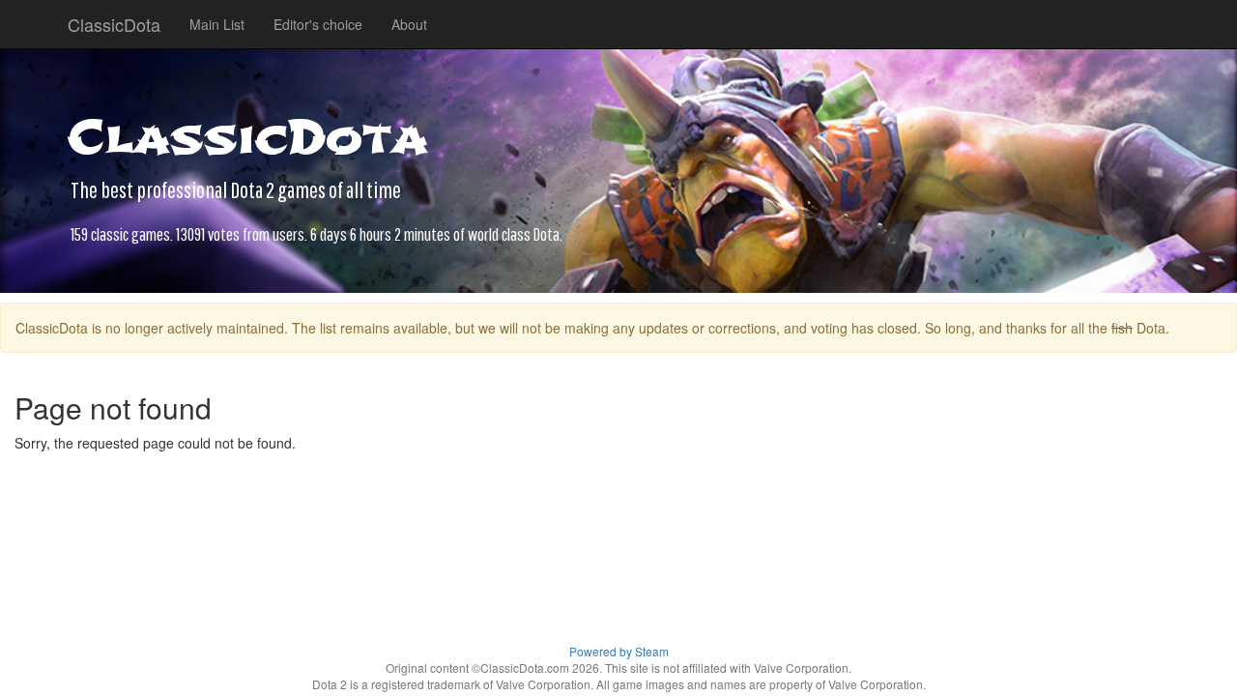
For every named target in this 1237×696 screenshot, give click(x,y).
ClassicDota (114, 24)
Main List (217, 24)
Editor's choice (317, 24)
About (409, 24)
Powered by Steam (619, 651)
